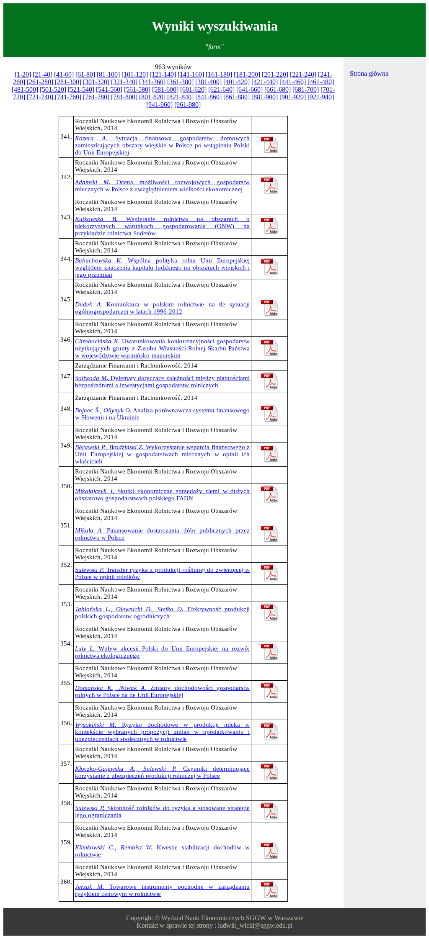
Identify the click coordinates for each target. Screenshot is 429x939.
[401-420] (236, 81)
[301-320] (96, 81)
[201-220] (275, 74)
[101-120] (134, 74)
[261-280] (40, 81)
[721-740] (40, 96)
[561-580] (137, 89)
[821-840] (180, 96)
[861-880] (236, 96)
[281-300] (68, 81)
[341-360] (152, 81)
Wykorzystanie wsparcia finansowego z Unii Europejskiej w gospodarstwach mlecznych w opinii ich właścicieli (162, 454)
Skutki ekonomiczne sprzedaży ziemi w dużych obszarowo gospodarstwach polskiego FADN (162, 495)
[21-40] (42, 74)
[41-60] (64, 74)
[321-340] (124, 81)
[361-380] (180, 81)
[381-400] (208, 81)
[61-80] (85, 74)
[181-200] (247, 74)
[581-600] (165, 89)
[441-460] (292, 81)
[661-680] (277, 89)
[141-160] (191, 74)
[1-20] (23, 74)
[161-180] (219, 74)
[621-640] (221, 89)
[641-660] (249, 89)
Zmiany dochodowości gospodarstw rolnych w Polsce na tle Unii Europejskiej (162, 691)
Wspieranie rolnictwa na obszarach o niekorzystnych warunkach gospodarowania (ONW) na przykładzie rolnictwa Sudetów (162, 226)
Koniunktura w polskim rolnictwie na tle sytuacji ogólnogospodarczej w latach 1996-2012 (162, 308)
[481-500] (25, 89)
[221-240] (303, 74)
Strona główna (369, 73)
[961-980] (187, 104)
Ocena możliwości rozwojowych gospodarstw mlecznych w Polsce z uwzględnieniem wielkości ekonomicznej (162, 186)
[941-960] (159, 104)
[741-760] (68, 96)
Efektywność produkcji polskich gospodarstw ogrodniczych (162, 613)
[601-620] (193, 89)
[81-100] (108, 74)
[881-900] (264, 96)
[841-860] (208, 96)
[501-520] (53, 89)
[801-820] (152, 96)
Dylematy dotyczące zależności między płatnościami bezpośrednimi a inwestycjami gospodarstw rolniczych (162, 381)
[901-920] (292, 96)
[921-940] (321, 96)
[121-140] (163, 74)
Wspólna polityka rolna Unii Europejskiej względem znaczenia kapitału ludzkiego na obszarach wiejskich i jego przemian (162, 267)
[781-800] (124, 96)
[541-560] (109, 89)
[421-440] (264, 81)
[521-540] (81, 89)
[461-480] (321, 81)
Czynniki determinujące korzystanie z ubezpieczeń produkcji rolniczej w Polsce (162, 772)
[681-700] (305, 89)
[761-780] (96, 96)
